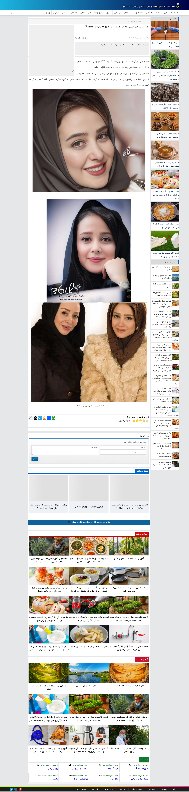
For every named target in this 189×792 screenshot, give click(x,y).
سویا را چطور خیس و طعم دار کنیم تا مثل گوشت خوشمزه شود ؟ (166, 226)
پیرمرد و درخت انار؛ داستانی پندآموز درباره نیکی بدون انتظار (129, 750)
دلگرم (55, 779)
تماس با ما (151, 789)
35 (78, 38)
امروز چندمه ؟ (142, 768)
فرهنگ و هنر (112, 768)
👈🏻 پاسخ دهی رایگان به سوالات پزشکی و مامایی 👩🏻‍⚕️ (89, 522)
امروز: (177, 6)
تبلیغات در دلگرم (137, 789)
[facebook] (15, 789)
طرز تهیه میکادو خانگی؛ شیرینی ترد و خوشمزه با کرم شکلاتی (165, 106)
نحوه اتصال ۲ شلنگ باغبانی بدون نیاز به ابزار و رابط (165, 44)
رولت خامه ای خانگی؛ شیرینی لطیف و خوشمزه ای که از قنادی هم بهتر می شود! (166, 195)
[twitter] (11, 789)
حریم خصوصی (108, 789)
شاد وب (114, 779)
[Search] (11, 13)
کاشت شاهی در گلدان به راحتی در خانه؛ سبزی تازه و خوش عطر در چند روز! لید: (89, 718)
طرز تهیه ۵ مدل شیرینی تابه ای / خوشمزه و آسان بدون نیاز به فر (167, 135)
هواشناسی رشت (81, 779)
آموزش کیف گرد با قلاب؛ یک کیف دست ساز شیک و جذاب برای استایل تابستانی (48, 750)
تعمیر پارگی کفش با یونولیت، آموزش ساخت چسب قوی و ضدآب (165, 255)
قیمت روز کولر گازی (139, 779)
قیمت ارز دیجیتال (80, 768)
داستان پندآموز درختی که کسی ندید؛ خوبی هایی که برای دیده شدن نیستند (129, 718)
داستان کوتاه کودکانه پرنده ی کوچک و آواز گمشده (48, 687)
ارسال (35, 458)
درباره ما (163, 789)
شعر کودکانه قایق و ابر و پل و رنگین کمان (89, 685)
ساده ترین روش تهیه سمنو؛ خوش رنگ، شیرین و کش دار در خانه (167, 164)
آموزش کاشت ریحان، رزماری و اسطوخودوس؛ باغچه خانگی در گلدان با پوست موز (165, 75)
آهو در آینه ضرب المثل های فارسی (129, 685)
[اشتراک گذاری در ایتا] (44, 418)
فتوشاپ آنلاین (81, 789)
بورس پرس (53, 768)
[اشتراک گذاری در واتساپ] (53, 418)
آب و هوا (95, 789)
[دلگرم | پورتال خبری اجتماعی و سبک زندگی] (176, 4)
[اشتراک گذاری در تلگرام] (40, 418)
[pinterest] (20, 789)
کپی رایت (122, 789)
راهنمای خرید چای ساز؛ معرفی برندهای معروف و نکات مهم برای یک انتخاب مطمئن (89, 750)
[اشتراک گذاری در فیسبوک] (49, 418)
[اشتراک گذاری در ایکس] (35, 418)
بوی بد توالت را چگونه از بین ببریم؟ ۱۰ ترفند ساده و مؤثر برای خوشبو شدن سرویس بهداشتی (48, 719)
